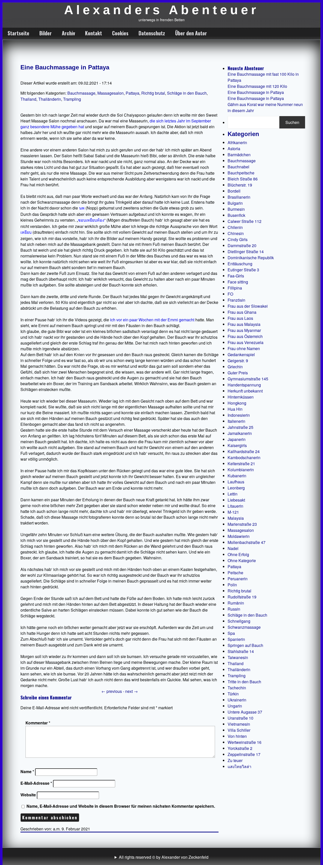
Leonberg (236, 488)
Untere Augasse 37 (245, 712)
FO (230, 294)
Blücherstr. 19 (240, 185)
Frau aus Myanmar (244, 330)
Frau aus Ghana (242, 312)
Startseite (18, 33)
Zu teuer (235, 760)
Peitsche (235, 572)
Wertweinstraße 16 (244, 742)
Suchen (292, 122)
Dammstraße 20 (242, 245)
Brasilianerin (239, 197)
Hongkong (237, 403)
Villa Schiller (239, 730)
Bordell (234, 191)
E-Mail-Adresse (36, 783)
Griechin (235, 367)
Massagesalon (110, 93)
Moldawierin (239, 536)
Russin (234, 609)
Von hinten (237, 736)
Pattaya (132, 93)
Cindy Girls (238, 239)
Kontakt (93, 33)
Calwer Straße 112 (244, 221)
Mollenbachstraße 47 (246, 542)
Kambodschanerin (244, 457)
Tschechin (237, 688)
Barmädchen (239, 155)
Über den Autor (191, 33)
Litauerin (235, 506)
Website (28, 795)
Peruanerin (238, 579)
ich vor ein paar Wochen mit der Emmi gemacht (152, 320)
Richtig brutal (153, 93)
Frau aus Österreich (245, 336)
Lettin (232, 494)
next (131, 691)
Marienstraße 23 (242, 524)
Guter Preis (238, 373)
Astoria (234, 148)
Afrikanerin (237, 142)
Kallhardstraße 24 (244, 451)
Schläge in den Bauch (187, 93)
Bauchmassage (81, 93)
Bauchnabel (238, 167)
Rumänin (236, 603)
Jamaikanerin (240, 433)
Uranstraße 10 (240, 718)
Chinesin (236, 233)
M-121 (233, 512)
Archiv (68, 33)
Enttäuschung (240, 264)
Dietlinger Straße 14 (246, 251)
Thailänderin (49, 99)
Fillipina (235, 288)
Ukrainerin (237, 700)
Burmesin (236, 209)
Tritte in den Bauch (244, 682)
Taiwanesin (238, 657)
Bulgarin (235, 203)
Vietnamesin (239, 724)
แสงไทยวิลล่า (239, 766)
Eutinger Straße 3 (243, 270)
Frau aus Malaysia (244, 324)
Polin (232, 585)
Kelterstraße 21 (241, 463)
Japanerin (237, 439)
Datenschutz (152, 33)
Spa (231, 633)
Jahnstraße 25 (240, 427)
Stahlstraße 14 (241, 651)
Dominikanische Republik (251, 257)
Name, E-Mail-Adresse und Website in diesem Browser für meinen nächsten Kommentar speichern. (120, 806)
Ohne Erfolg (238, 554)
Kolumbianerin (241, 470)
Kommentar (37, 723)
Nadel (233, 548)
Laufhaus (236, 482)
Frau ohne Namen (244, 348)
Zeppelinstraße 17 (244, 754)
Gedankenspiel (241, 354)
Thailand (28, 99)
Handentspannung (244, 385)
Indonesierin (239, 415)
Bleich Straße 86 (243, 179)
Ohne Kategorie (242, 560)
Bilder (45, 33)
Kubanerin (237, 476)
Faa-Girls (236, 276)
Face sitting (238, 282)
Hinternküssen (241, 397)
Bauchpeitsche (241, 173)
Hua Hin (235, 409)
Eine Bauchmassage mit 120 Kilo (257, 86)
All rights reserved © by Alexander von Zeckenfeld (163, 857)
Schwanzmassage (244, 627)
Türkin (233, 694)
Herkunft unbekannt (245, 391)
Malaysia (236, 518)
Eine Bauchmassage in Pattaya (64, 67)
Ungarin (235, 706)
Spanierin (236, 639)
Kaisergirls (237, 445)
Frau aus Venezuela (245, 342)
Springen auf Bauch (245, 645)
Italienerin (236, 421)
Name (27, 771)
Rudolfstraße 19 (242, 597)
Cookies (120, 33)
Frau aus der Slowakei (248, 306)
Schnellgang (239, 621)
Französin (236, 300)
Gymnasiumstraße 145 (248, 379)
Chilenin (235, 227)
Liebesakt (236, 500)
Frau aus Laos (240, 318)
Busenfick (236, 215)
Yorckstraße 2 (240, 748)
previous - (113, 691)
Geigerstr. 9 (238, 360)
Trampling (72, 99)
